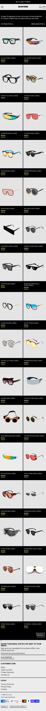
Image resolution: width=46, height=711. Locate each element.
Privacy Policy (6, 687)
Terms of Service (7, 684)
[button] (40, 7)
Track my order (6, 670)
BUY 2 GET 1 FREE (23, 2)
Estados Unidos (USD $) (17, 706)
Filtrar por (6, 24)
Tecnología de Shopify (8, 697)
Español (3, 706)
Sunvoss (9, 695)
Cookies (4, 689)
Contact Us (5, 675)
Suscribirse (6, 657)
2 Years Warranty (7, 672)
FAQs (3, 667)
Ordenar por (37, 24)
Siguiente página (40, 634)
